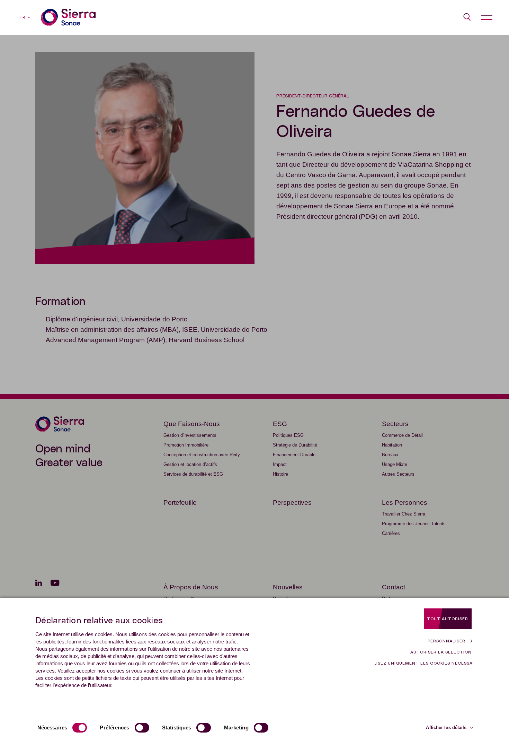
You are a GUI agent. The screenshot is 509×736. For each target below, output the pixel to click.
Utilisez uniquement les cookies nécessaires (424, 663)
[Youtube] (59, 583)
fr (22, 17)
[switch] (142, 728)
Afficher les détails (446, 727)
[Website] (68, 17)
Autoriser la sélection (441, 652)
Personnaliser (446, 641)
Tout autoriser (447, 619)
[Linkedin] (43, 583)
